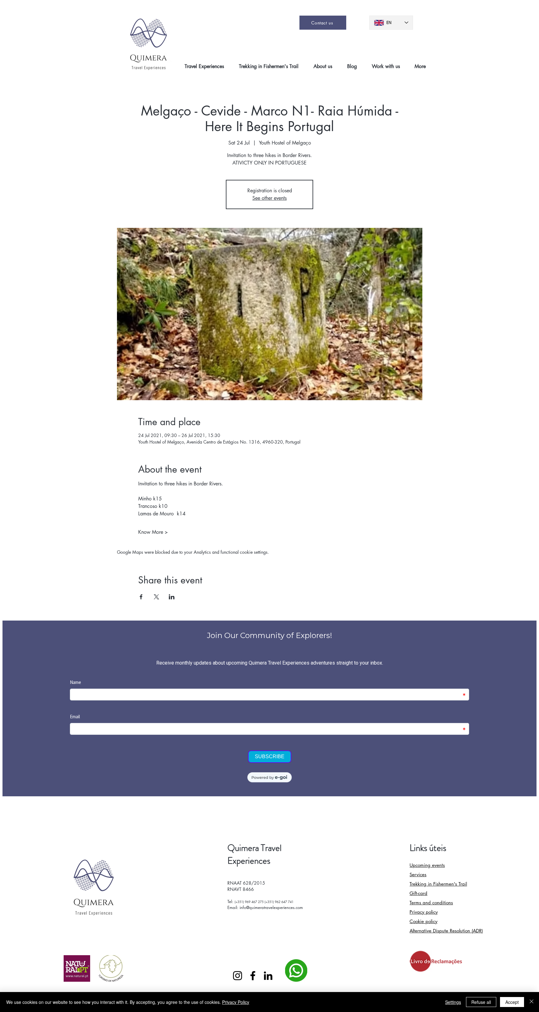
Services (418, 874)
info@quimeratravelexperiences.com (271, 907)
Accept (512, 1002)
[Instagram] (237, 976)
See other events (269, 198)
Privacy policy (424, 912)
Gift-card (418, 893)
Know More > (153, 532)
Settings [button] (453, 1002)
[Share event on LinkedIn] (172, 596)
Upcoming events (427, 865)
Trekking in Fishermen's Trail (438, 884)
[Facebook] (253, 976)
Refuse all (481, 1002)
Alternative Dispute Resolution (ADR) (446, 931)
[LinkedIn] (268, 976)
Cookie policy (423, 921)
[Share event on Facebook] (141, 596)
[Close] (531, 1002)
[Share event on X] (156, 596)
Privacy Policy (235, 1002)
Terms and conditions (431, 903)
